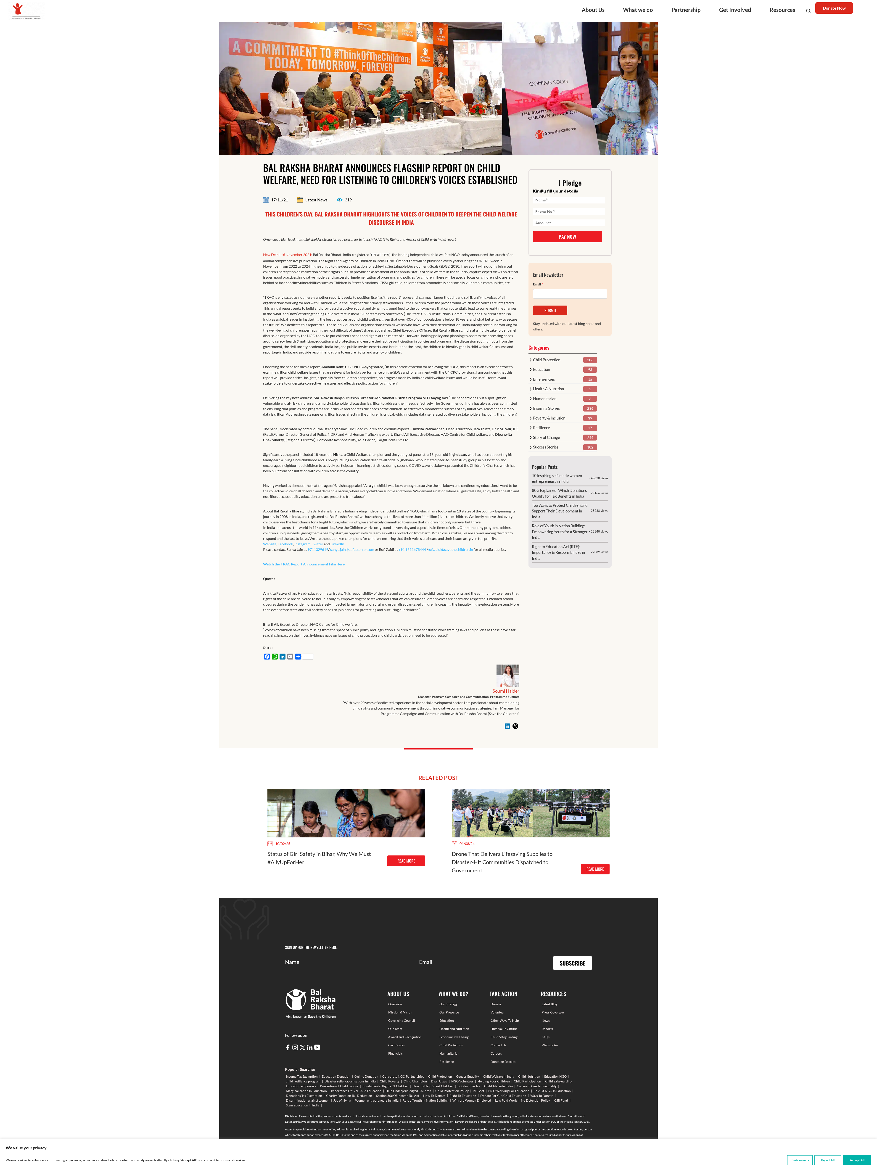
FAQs (545, 1037)
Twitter (317, 544)
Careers (496, 1053)
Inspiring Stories (546, 408)
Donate (496, 1004)
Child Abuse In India (498, 1086)
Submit (550, 310)
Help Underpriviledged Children (408, 1091)
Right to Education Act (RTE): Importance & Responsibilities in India (558, 552)
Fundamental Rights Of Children (386, 1086)
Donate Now (834, 8)
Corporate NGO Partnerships (403, 1076)
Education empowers (301, 1086)
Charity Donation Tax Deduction (349, 1096)
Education (541, 369)
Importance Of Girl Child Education (356, 1091)
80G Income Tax (469, 1086)
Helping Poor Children (494, 1081)
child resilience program (303, 1081)
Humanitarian (544, 398)
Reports (547, 1029)
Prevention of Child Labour (339, 1086)
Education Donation (336, 1076)
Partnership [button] (686, 9)
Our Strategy (448, 1004)
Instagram (302, 544)
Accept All (857, 1160)
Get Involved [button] (735, 9)
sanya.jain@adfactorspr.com (352, 549)
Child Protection (546, 359)
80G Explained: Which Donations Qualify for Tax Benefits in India (559, 493)
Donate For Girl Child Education (503, 1096)
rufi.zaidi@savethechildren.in (450, 549)
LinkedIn (337, 544)
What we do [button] (638, 9)
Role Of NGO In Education (552, 1091)
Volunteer (498, 1012)
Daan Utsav (439, 1081)
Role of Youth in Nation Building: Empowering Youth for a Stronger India (560, 531)
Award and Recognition (405, 1037)
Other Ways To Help (505, 1020)
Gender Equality (467, 1076)
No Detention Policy (535, 1100)
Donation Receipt (503, 1061)
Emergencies (544, 379)
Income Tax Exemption (302, 1076)
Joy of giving (342, 1100)
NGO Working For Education (508, 1091)
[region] (438, 1154)
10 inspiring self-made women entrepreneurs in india (557, 478)
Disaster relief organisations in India (350, 1081)
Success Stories (545, 447)
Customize (798, 1160)
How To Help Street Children (433, 1086)
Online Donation (366, 1076)
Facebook (285, 544)
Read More (406, 861)
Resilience (541, 427)
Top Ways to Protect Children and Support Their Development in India (560, 511)
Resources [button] (782, 9)
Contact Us (498, 1045)
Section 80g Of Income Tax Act (397, 1096)
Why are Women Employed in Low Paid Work (484, 1100)
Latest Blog (549, 1004)
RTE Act (478, 1091)
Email (538, 284)
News (546, 1020)
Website (269, 544)
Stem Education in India (302, 1105)
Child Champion (415, 1081)
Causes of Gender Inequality (537, 1086)
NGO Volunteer (462, 1081)
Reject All (828, 1160)
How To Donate (434, 1096)
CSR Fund (561, 1100)
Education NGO (555, 1076)
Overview (395, 1004)
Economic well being (454, 1037)
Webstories (550, 1045)
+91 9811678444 (412, 549)
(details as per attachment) (518, 1135)
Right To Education (462, 1096)
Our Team (395, 1029)
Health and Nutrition (454, 1029)
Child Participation (527, 1081)
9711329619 (318, 549)
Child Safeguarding (504, 1037)
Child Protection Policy (452, 1091)
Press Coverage (553, 1012)
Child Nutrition (529, 1076)
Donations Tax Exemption (304, 1096)
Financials (395, 1053)
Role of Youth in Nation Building (425, 1100)
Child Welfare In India (498, 1076)
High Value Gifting (504, 1029)
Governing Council (401, 1020)
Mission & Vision (400, 1012)
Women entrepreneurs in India (377, 1100)
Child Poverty (389, 1081)
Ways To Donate (541, 1096)
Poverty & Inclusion (549, 418)
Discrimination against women (307, 1100)
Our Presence (449, 1012)
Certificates (396, 1045)
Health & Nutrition (548, 388)
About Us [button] (593, 9)
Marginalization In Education (306, 1091)
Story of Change (546, 437)
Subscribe (572, 963)
